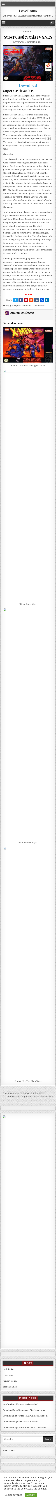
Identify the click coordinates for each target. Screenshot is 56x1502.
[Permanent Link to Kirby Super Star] (28, 485)
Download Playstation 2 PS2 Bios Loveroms (24, 1427)
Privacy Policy (10, 1381)
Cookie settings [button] (13, 1495)
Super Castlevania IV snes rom (29, 305)
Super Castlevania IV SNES (28, 37)
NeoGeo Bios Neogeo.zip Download (20, 1404)
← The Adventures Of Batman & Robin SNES (22, 1093)
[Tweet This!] (15, 300)
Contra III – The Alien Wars (28, 1081)
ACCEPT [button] (30, 1495)
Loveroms (8, 1375)
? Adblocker (9, 1369)
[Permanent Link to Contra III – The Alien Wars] (28, 962)
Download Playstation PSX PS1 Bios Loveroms (26, 1416)
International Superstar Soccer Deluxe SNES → (31, 1096)
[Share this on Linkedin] (47, 300)
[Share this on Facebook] (21, 300)
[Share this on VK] (36, 300)
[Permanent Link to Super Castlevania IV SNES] (28, 63)
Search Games (10, 1387)
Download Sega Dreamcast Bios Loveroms (24, 1410)
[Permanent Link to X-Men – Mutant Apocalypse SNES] (28, 345)
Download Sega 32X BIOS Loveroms (21, 1422)
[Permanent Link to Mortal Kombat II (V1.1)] (28, 724)
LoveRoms (28, 10)
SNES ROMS (28, 31)
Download (28, 85)
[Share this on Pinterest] (26, 300)
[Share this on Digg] (42, 300)
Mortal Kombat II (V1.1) (27, 842)
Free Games (9, 1450)
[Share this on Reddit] (31, 300)
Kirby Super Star (28, 604)
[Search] (52, 23)
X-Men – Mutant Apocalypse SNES (28, 365)
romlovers (19, 42)
